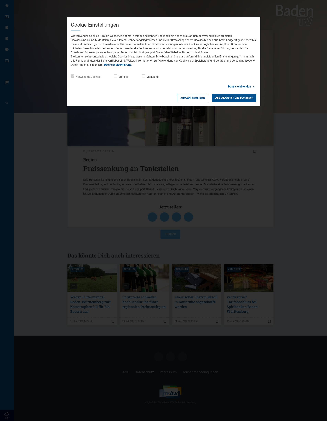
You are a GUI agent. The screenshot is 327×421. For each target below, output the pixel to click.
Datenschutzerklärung (117, 64)
